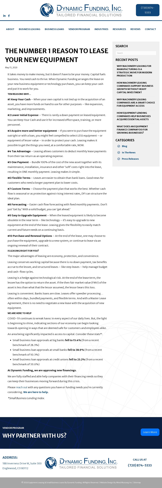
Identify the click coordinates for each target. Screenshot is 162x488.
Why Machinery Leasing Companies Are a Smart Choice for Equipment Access (136, 102)
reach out (21, 387)
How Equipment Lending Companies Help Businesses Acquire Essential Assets (134, 116)
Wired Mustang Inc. (124, 482)
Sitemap (137, 482)
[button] (4, 16)
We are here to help (35, 392)
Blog (124, 146)
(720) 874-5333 (140, 465)
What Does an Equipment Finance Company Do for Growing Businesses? (132, 129)
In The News (129, 152)
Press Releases (130, 158)
